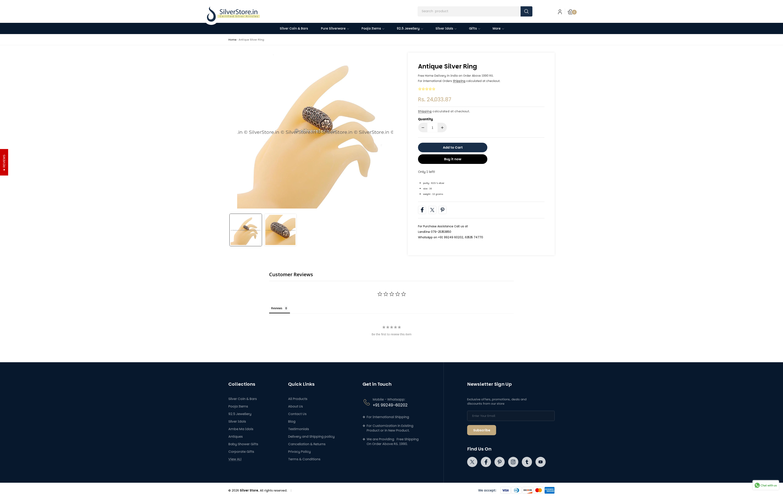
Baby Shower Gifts (243, 444)
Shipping (459, 81)
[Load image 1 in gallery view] (245, 230)
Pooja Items (238, 406)
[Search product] (526, 11)
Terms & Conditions (304, 459)
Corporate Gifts (241, 452)
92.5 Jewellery (239, 414)
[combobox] (475, 11)
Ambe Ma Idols (240, 429)
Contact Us (297, 414)
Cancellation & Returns (306, 444)
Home (232, 40)
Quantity (425, 119)
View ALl (234, 459)
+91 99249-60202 (390, 405)
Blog (291, 421)
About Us (295, 406)
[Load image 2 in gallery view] (280, 230)
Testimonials (298, 429)
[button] (572, 11)
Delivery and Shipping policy (311, 436)
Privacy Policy (299, 452)
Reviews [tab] (276, 308)
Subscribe (481, 430)
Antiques (235, 436)
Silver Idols (237, 421)
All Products (297, 399)
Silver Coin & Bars (242, 399)
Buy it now (452, 159)
